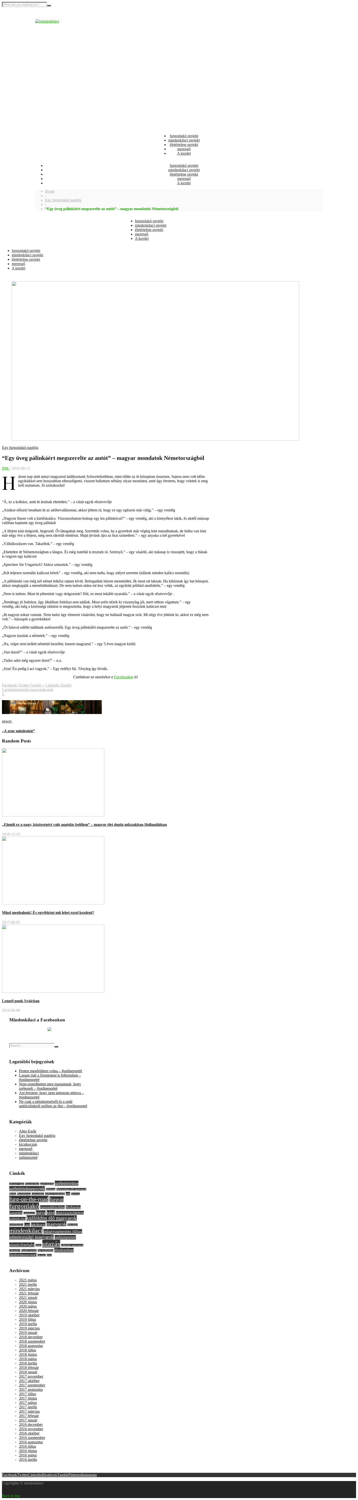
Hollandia (73, 1207)
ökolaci (42, 1255)
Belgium (50, 1189)
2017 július (27, 1394)
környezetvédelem (70, 1213)
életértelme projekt (184, 145)
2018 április (28, 1363)
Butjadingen (24, 1194)
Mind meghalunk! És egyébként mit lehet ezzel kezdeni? (48, 913)
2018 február (29, 1368)
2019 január (28, 1332)
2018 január (28, 1372)
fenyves (75, 1194)
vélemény (14, 1250)
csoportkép (38, 1194)
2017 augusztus (31, 1389)
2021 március (29, 1289)
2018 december (31, 1337)
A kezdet (184, 153)
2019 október (29, 1315)
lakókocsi (38, 1224)
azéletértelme (66, 1183)
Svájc (38, 1245)
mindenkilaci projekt (184, 140)
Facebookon (123, 677)
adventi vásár (16, 1184)
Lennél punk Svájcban (20, 1001)
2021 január (28, 1297)
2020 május (28, 1306)
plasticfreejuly (21, 1244)
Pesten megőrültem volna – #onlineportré (50, 1071)
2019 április (28, 1324)
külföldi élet (17, 1219)
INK (5, 468)
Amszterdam (32, 1184)
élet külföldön (45, 1250)
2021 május (28, 1280)
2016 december (31, 1424)
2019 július (27, 1319)
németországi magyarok (27, 690)
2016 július (27, 1446)
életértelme (64, 1250)
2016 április (28, 1459)
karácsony (29, 1213)
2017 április (28, 1407)
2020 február (29, 1311)
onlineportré (28, 1157)
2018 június (28, 1354)
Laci (5, 690)
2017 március (29, 1411)
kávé (51, 1212)
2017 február (29, 1416)
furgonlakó (24, 1206)
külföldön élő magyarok (52, 1218)
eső (68, 1194)
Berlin (12, 1194)
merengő (184, 149)
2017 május (28, 1403)
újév (49, 1255)
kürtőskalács (16, 1224)
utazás (51, 1244)
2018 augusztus (31, 1346)
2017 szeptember (32, 1385)
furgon (56, 1199)
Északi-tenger (29, 1250)
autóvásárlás (47, 1184)
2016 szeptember (32, 1438)
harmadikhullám (52, 1207)
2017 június (28, 1398)
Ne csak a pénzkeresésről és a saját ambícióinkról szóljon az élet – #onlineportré (53, 1103)
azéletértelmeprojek (27, 1188)
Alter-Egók (27, 1131)
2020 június (28, 1302)
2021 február (29, 1293)
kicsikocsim (28, 1144)
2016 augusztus (31, 1442)
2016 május (28, 1455)
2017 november (31, 1376)
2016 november (31, 1429)
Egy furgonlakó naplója (63, 200)
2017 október (29, 1381)
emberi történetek (55, 1194)
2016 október (29, 1433)
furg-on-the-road (28, 1199)
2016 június (28, 1451)
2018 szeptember (32, 1341)
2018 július (27, 1350)
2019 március (29, 1328)
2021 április (28, 1284)
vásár (49, 690)
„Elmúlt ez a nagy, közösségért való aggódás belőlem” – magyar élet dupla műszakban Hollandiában (84, 824)
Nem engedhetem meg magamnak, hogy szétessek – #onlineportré (50, 1086)
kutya (41, 1212)
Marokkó (72, 1224)
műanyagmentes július (62, 1231)
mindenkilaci (29, 1153)
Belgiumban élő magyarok (71, 1189)
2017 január (28, 1420)
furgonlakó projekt (184, 136)
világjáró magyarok (72, 1245)
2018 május (28, 1359)
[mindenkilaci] (47, 21)
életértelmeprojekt (23, 1255)
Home (50, 191)
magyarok (56, 1224)
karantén (15, 1213)
